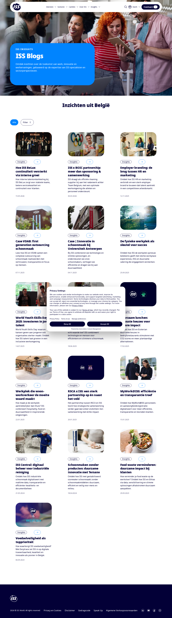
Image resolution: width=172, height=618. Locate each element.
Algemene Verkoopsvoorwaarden (121, 610)
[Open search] (125, 7)
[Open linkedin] (143, 610)
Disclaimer (70, 610)
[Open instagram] (160, 610)
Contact (148, 6)
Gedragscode (84, 610)
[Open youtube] (149, 610)
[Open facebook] (154, 610)
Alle (14, 122)
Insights (94, 7)
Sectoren (61, 7)
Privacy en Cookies (52, 610)
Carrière (72, 7)
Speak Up (98, 610)
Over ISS (83, 7)
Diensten (49, 7)
